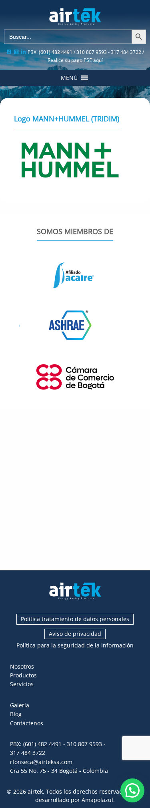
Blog (16, 714)
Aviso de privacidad (75, 633)
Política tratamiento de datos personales (75, 619)
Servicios (22, 684)
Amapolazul (97, 800)
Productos (23, 675)
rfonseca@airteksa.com (41, 762)
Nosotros (22, 666)
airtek (35, 791)
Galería (19, 705)
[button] (69, 78)
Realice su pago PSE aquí (75, 60)
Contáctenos (26, 723)
